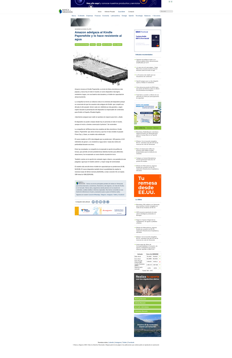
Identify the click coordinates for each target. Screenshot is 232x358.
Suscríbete (121, 11)
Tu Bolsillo (81, 15)
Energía (124, 15)
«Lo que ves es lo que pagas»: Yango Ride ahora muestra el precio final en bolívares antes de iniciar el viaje (147, 69)
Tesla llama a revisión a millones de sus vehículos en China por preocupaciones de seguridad (147, 96)
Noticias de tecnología (81, 44)
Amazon (92, 44)
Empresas (89, 15)
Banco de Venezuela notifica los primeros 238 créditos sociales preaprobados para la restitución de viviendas (146, 151)
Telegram (103, 194)
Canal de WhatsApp (94, 194)
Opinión (131, 15)
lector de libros (107, 44)
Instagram (110, 194)
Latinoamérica (115, 15)
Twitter (115, 194)
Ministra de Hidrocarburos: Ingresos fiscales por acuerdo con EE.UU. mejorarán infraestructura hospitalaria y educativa (147, 168)
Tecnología (139, 15)
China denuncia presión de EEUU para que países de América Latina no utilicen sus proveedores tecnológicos (147, 88)
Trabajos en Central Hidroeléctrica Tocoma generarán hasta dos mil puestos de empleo (146, 159)
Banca (74, 15)
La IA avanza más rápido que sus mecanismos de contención (145, 75)
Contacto (131, 11)
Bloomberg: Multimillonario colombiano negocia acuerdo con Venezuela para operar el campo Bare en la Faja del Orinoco (147, 134)
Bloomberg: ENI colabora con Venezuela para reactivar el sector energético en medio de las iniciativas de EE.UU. (147, 206)
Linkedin (111, 342)
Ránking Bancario (140, 299)
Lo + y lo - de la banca (142, 307)
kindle (99, 44)
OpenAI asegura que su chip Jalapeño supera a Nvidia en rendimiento (147, 81)
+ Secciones (156, 15)
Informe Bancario (140, 303)
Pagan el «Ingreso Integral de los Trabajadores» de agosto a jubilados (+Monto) (146, 221)
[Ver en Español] (171, 1)
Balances (147, 15)
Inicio (99, 11)
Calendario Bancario (141, 311)
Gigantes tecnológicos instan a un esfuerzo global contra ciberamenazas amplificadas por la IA (147, 61)
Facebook (121, 194)
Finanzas (98, 15)
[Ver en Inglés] (169, 1)
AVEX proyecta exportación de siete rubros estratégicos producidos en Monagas (146, 213)
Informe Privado (110, 11)
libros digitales (117, 44)
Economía (105, 15)
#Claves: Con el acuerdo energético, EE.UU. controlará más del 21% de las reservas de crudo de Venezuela (147, 142)
